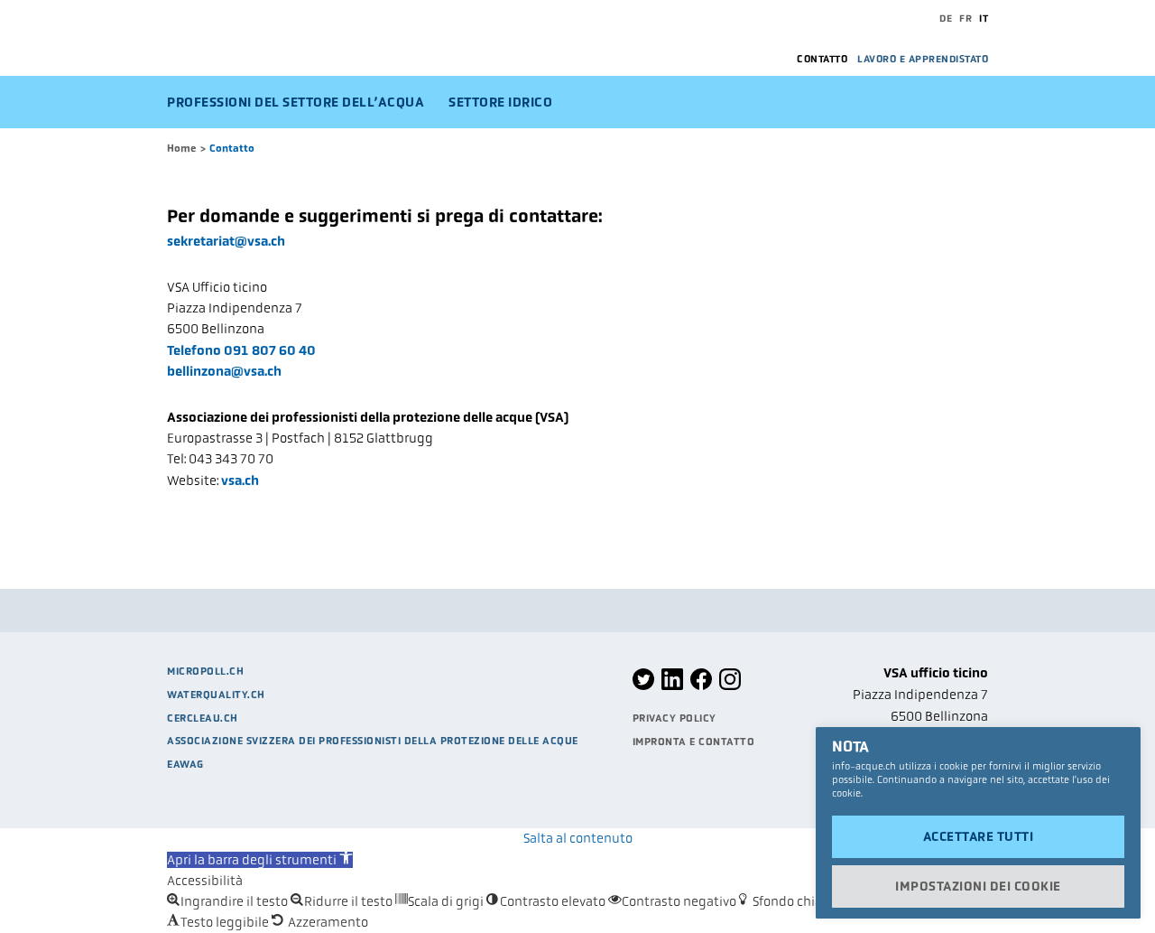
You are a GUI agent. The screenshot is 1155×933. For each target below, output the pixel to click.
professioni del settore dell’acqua (295, 102)
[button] (260, 860)
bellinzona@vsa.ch (224, 371)
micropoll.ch (205, 671)
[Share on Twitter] (643, 686)
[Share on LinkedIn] (672, 686)
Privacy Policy (674, 718)
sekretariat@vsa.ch (226, 241)
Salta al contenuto (578, 838)
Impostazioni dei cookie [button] (978, 886)
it (983, 18)
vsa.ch (240, 480)
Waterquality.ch (216, 694)
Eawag (185, 764)
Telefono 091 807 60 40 (241, 350)
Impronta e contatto (694, 741)
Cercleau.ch (202, 718)
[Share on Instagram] (730, 686)
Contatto (822, 58)
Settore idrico (500, 102)
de (945, 18)
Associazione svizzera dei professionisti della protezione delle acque (372, 740)
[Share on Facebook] (701, 686)
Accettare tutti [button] (978, 836)
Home (182, 148)
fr (965, 18)
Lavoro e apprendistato (922, 58)
